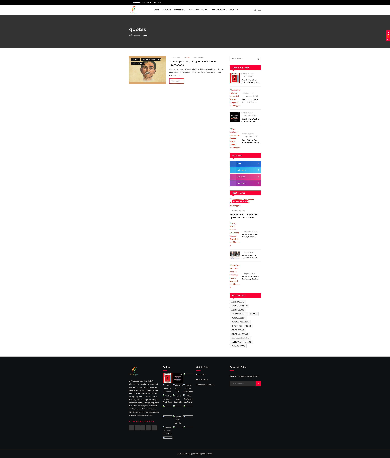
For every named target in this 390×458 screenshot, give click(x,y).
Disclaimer (200, 375)
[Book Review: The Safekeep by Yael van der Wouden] (235, 138)
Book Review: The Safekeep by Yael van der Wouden (250, 142)
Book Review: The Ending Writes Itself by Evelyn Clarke (250, 82)
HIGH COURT (236, 326)
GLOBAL (253, 314)
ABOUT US (166, 10)
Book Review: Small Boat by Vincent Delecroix (250, 102)
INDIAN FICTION (237, 330)
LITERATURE (179, 10)
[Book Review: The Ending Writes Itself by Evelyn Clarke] (235, 78)
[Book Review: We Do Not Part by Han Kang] (235, 276)
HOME (156, 10)
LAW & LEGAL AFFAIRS (198, 10)
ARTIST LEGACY (237, 310)
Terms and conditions (205, 385)
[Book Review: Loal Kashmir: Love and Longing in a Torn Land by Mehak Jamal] (235, 255)
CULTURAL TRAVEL (238, 314)
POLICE (248, 342)
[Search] (255, 10)
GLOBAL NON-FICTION (240, 322)
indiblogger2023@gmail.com (247, 376)
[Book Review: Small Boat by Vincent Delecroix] (235, 97)
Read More (176, 81)
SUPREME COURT (238, 346)
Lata (188, 57)
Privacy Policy (202, 380)
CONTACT (234, 10)
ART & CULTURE (218, 10)
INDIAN (248, 326)
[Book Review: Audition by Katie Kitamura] (235, 117)
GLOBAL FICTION (247, 73)
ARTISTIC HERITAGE (239, 306)
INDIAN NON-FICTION (239, 334)
